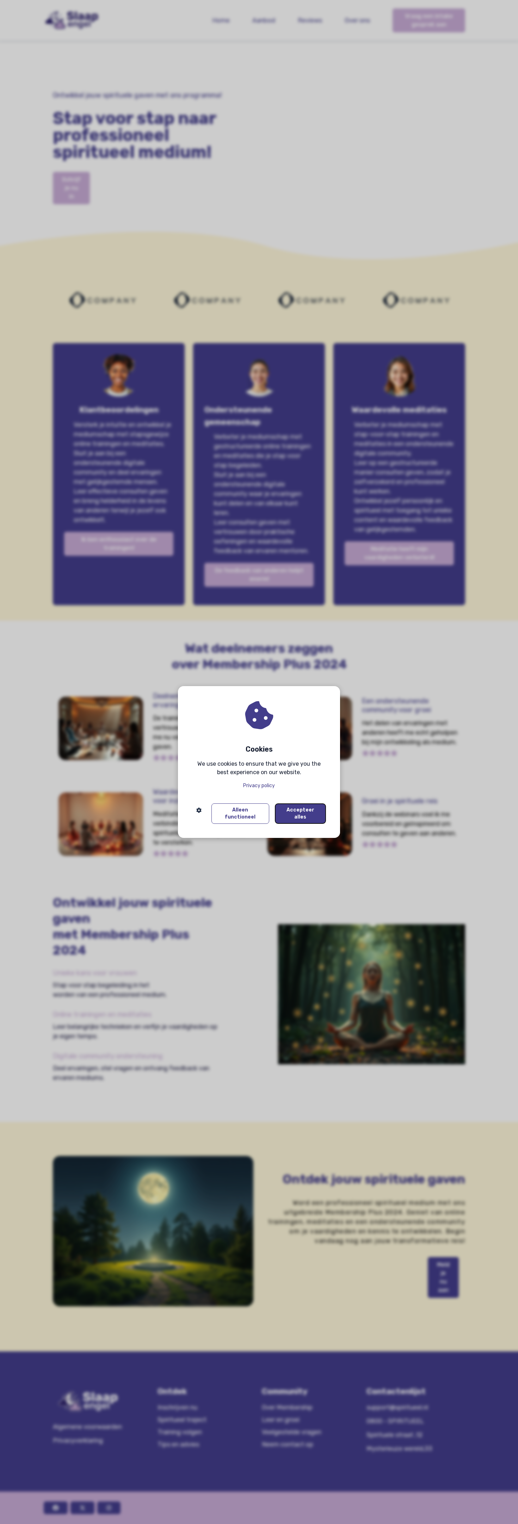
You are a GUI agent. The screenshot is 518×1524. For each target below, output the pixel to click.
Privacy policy (259, 786)
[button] (199, 813)
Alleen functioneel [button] (240, 813)
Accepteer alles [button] (300, 813)
